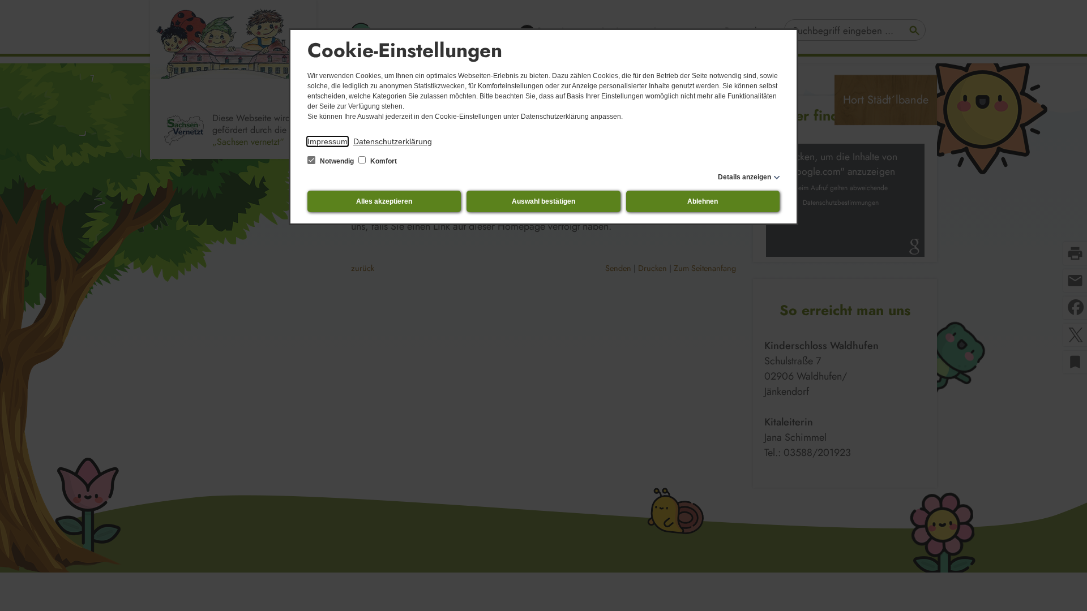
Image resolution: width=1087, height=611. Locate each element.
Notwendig (337, 161)
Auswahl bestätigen (543, 201)
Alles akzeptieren (384, 201)
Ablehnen (702, 201)
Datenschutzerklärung (392, 141)
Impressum (327, 141)
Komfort (383, 161)
